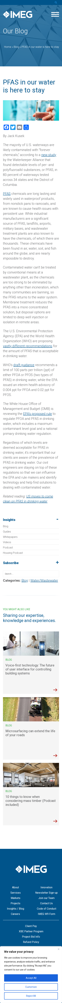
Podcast (8, 547)
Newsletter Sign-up (46, 892)
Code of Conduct (46, 908)
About (15, 887)
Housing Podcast (13, 552)
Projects (15, 903)
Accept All (31, 978)
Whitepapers (10, 537)
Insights (9, 520)
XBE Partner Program (31, 931)
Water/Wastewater (44, 580)
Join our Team (46, 898)
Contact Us (46, 903)
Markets (15, 898)
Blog (5, 526)
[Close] (59, 949)
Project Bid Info (31, 936)
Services (15, 892)
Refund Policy (31, 942)
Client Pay (31, 926)
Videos (7, 542)
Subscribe (11, 563)
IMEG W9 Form (46, 914)
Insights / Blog (15, 908)
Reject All (31, 996)
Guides (7, 531)
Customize (31, 987)
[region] (31, 974)
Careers (15, 914)
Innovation (46, 887)
